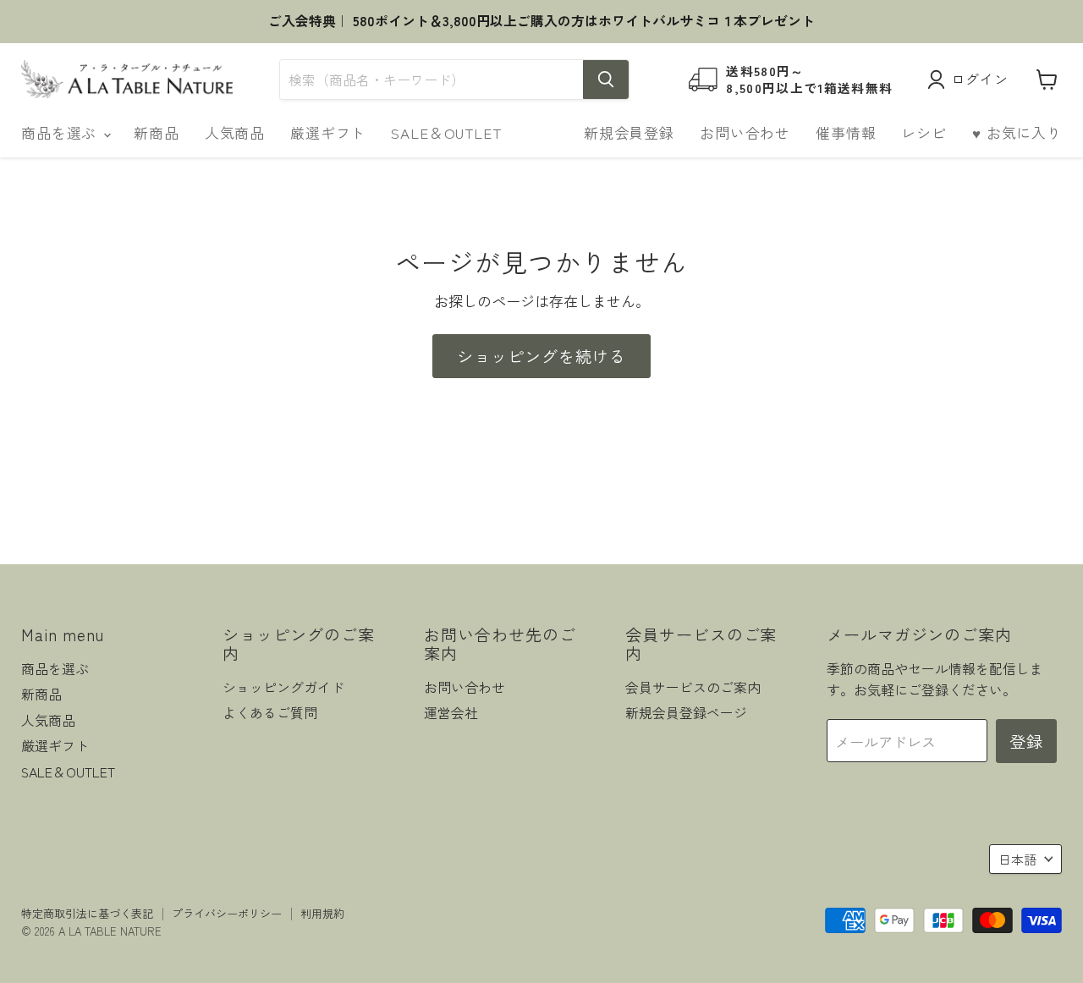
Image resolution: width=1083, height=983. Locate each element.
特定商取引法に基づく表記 (87, 913)
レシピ (924, 132)
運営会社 (451, 712)
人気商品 (235, 132)
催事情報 (846, 132)
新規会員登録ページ (686, 712)
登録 (1026, 741)
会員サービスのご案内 (693, 687)
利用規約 (322, 913)
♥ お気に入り (1017, 132)
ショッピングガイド (283, 687)
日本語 (1017, 859)
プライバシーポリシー (227, 913)
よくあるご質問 (270, 712)
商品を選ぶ (61, 132)
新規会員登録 (629, 132)
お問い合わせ (745, 132)
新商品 (156, 132)
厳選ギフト (328, 132)
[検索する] (606, 79)
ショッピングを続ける (541, 356)
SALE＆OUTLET (446, 132)
